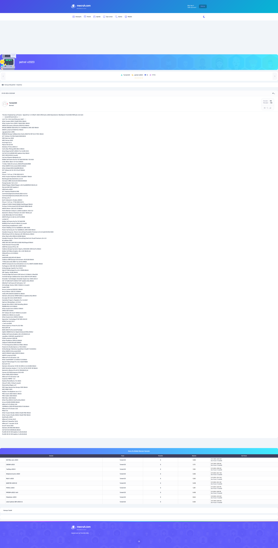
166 (271, 101)
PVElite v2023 (10, 488)
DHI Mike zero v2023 (12, 460)
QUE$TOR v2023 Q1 (11, 483)
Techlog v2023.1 (11, 469)
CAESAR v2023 (10, 464)
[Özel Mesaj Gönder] (265, 108)
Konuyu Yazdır (7, 510)
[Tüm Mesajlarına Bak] (267, 108)
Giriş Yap (192, 6)
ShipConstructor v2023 (13, 474)
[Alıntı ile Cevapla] (274, 93)
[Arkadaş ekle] (271, 108)
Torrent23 (123, 460)
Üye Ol (203, 6)
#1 (273, 93)
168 (271, 103)
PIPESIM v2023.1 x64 (12, 492)
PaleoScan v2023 (11, 497)
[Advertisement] (139, 37)
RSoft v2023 (10, 478)
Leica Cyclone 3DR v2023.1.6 (14, 502)
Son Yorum (214, 461)
